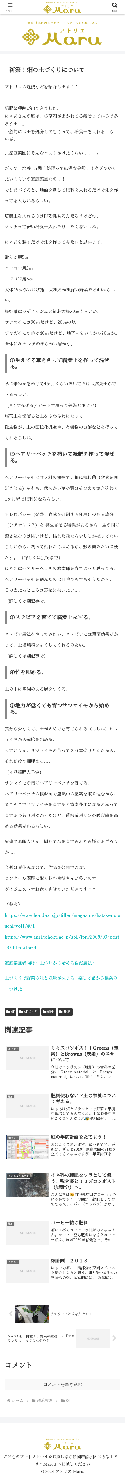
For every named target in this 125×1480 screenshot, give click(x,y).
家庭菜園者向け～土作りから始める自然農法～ (50, 963)
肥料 (67, 1011)
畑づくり (31, 1011)
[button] (113, 975)
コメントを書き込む (62, 1384)
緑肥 (50, 1011)
